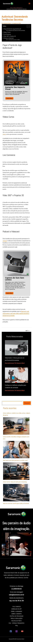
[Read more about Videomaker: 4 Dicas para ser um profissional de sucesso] (16, 347)
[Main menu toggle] (29, 3)
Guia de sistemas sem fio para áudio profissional (16, 503)
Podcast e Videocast (9, 38)
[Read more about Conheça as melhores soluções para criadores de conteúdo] (16, 375)
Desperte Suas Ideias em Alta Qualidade (17, 30)
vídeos (4, 134)
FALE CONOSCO (16, 607)
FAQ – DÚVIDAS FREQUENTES (16, 623)
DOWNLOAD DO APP (16, 609)
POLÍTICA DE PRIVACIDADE (16, 616)
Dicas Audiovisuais (9, 363)
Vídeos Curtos (7, 32)
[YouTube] (22, 631)
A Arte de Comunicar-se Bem (14, 39)
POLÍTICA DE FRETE (16, 621)
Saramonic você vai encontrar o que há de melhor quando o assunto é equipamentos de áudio (16, 313)
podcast (5, 240)
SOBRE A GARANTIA (16, 614)
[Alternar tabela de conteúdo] (27, 26)
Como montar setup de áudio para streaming (15, 482)
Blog (16, 625)
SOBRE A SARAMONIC (16, 611)
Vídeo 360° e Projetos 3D (10, 36)
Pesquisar (26, 403)
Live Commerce (7, 34)
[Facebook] (11, 631)
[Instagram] (16, 631)
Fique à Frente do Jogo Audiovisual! (12, 29)
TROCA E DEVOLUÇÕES (16, 618)
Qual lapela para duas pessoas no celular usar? (15, 460)
